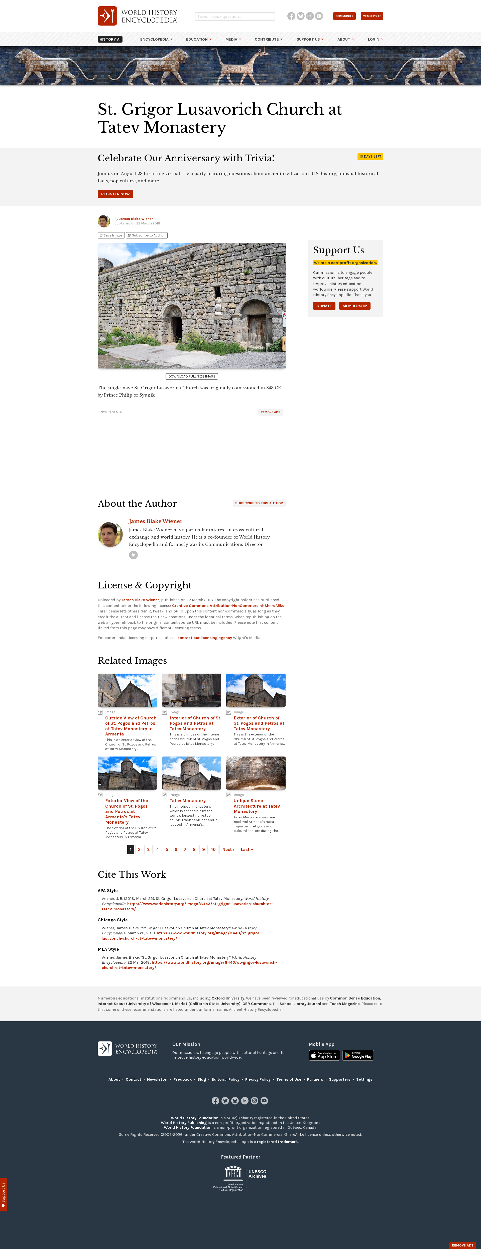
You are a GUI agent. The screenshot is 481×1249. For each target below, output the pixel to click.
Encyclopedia (154, 39)
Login (373, 39)
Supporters (339, 1079)
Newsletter (157, 1079)
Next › (228, 849)
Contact (133, 1079)
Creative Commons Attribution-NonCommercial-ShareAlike (228, 605)
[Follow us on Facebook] (216, 1103)
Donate (324, 305)
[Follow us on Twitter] (225, 1103)
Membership (355, 305)
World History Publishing (184, 1122)
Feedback (183, 1079)
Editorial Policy (225, 1079)
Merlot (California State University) (208, 1003)
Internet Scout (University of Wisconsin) (135, 1003)
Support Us (308, 39)
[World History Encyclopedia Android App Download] (358, 1056)
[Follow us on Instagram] (255, 1103)
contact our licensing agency (204, 637)
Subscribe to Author (146, 235)
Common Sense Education (355, 998)
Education (197, 39)
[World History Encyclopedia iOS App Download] (324, 1056)
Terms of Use (288, 1079)
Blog (201, 1079)
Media (231, 39)
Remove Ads (270, 412)
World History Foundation (194, 1117)
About (343, 39)
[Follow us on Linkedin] (245, 1103)
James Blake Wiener (136, 219)
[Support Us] (3, 1194)
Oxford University (228, 998)
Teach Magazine (345, 1003)
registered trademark (277, 1141)
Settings (364, 1079)
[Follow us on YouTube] (265, 1103)
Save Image (110, 235)
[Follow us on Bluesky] (235, 1103)
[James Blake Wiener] (133, 555)
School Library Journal (300, 1003)
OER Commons (257, 1003)
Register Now (115, 193)
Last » (247, 849)
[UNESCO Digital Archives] (240, 1178)
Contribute (267, 39)
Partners (315, 1079)
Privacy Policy (258, 1079)
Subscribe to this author (259, 503)
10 (213, 849)
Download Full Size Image (191, 376)
